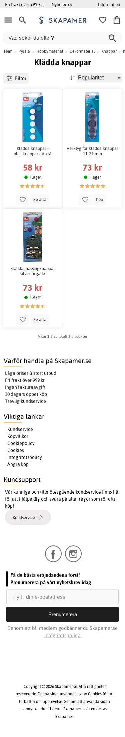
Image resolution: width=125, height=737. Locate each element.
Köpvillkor (17, 436)
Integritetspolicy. (62, 635)
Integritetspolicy (24, 457)
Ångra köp (18, 464)
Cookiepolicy (21, 443)
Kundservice (20, 429)
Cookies (15, 450)
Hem (8, 51)
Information (109, 4)
